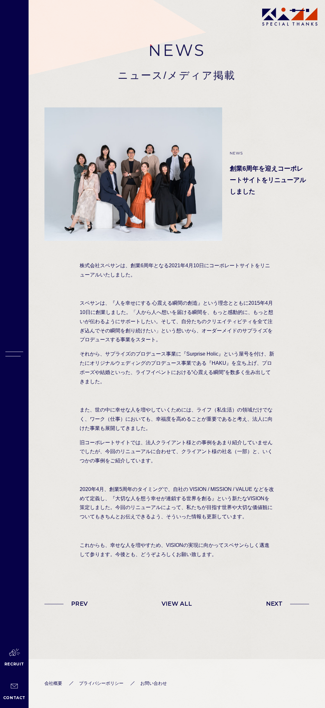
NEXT (274, 603)
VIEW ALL (177, 603)
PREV (79, 603)
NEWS (236, 153)
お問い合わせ (153, 683)
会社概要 (53, 683)
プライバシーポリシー (101, 683)
